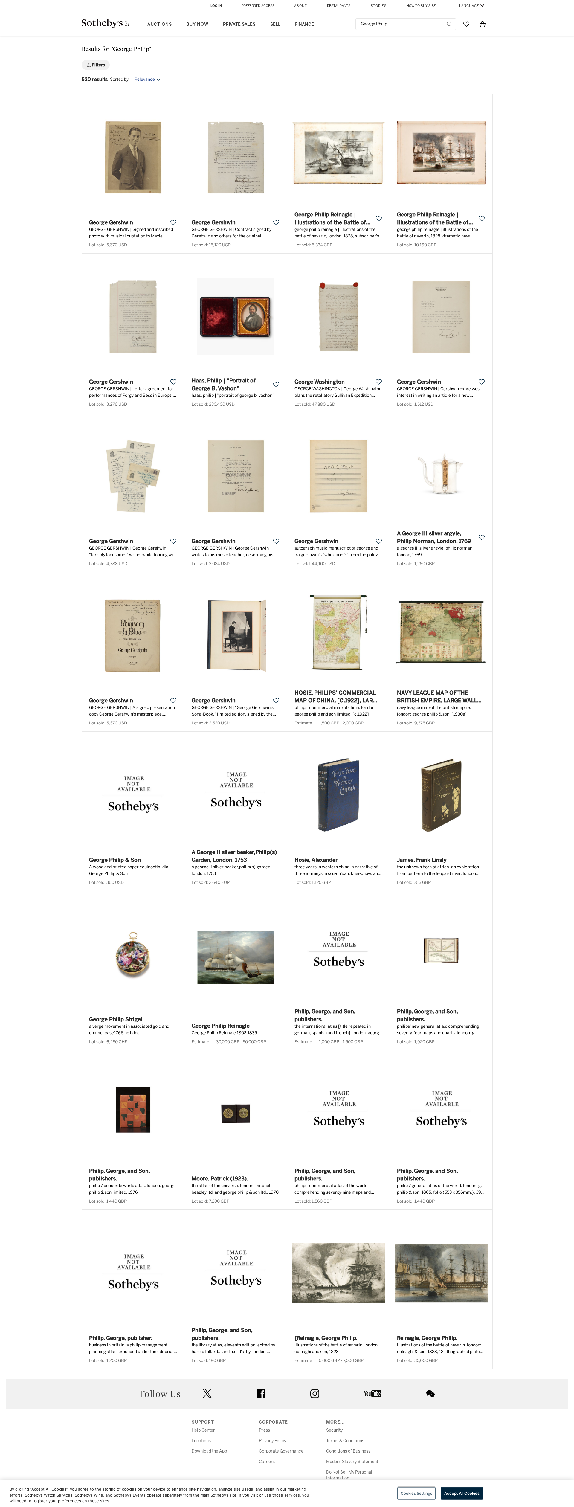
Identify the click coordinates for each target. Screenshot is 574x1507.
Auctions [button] (159, 24)
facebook (261, 1393)
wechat (430, 1393)
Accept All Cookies (462, 1493)
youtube (372, 1393)
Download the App (209, 1451)
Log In (216, 6)
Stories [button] (379, 6)
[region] (287, 1493)
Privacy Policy (272, 1440)
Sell (275, 24)
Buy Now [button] (197, 24)
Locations (201, 1440)
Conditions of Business (348, 1451)
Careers (267, 1461)
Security (334, 1430)
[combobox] (405, 24)
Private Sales (239, 24)
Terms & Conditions (345, 1440)
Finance (304, 24)
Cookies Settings (416, 1493)
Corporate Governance (281, 1451)
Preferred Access (258, 6)
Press (264, 1430)
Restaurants (338, 6)
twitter (207, 1393)
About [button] (300, 6)
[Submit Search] (449, 24)
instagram (314, 1393)
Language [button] (469, 6)
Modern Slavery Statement (352, 1461)
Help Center (203, 1430)
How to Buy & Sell (423, 6)
